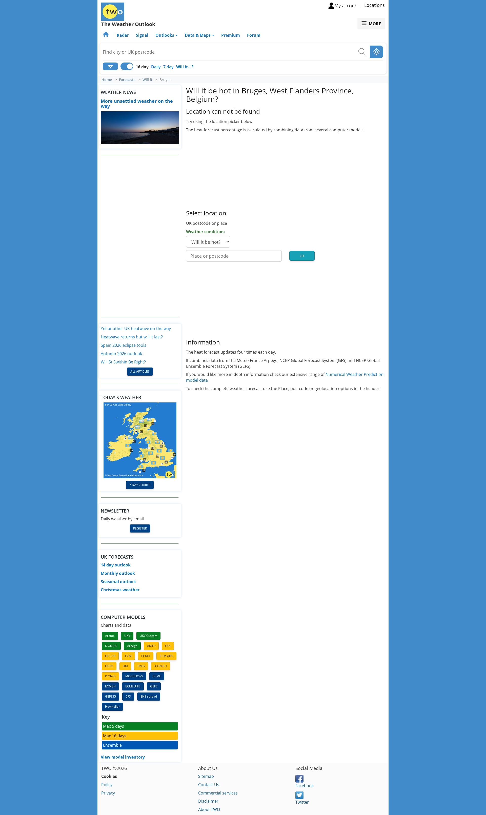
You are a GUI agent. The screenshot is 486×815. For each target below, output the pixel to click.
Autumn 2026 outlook (121, 353)
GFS (168, 646)
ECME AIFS (132, 686)
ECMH (145, 656)
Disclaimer (208, 801)
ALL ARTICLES (140, 371)
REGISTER (140, 528)
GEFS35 (110, 696)
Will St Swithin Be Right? (123, 362)
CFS (128, 696)
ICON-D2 (111, 646)
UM (125, 666)
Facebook (304, 785)
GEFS (153, 686)
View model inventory (123, 757)
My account (346, 6)
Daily (156, 67)
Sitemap (206, 776)
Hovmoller (112, 706)
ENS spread (148, 696)
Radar (123, 35)
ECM (128, 656)
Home (107, 80)
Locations (374, 5)
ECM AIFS (166, 656)
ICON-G (110, 676)
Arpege (132, 646)
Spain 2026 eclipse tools (123, 345)
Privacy (108, 793)
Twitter (302, 802)
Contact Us (208, 784)
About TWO (209, 809)
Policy (106, 784)
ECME (157, 676)
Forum (253, 35)
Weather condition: (205, 231)
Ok (302, 255)
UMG (141, 666)
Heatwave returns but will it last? (132, 337)
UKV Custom (148, 636)
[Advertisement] (140, 236)
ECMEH (110, 686)
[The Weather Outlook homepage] (106, 35)
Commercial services (218, 793)
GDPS (109, 666)
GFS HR (110, 656)
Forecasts (127, 80)
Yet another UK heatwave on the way (136, 328)
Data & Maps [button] (198, 35)
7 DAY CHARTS (139, 485)
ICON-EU (160, 666)
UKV (127, 636)
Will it (147, 80)
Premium (230, 35)
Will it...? (185, 67)
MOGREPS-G (134, 676)
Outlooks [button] (165, 35)
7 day (168, 67)
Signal (142, 35)
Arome (110, 636)
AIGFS (151, 646)
